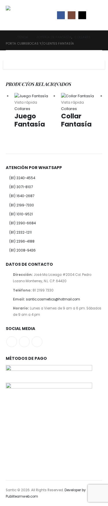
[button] (97, 15)
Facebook (11, 341)
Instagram (24, 341)
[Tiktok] (82, 15)
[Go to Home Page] (7, 37)
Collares (22, 108)
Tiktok (37, 341)
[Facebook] (61, 15)
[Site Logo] (19, 15)
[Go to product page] (35, 96)
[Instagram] (71, 15)
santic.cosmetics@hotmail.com (53, 299)
